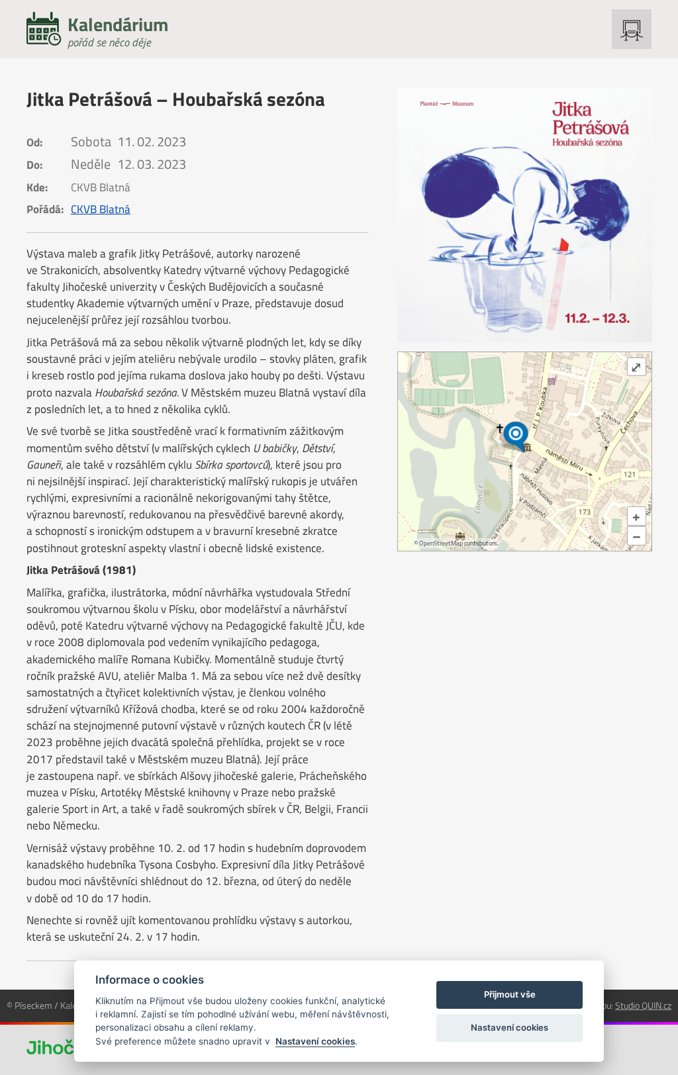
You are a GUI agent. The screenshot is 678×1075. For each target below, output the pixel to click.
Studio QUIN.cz (643, 1005)
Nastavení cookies (315, 1041)
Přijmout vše (510, 994)
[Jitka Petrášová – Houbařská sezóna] (524, 214)
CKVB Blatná (100, 209)
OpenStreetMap (441, 543)
